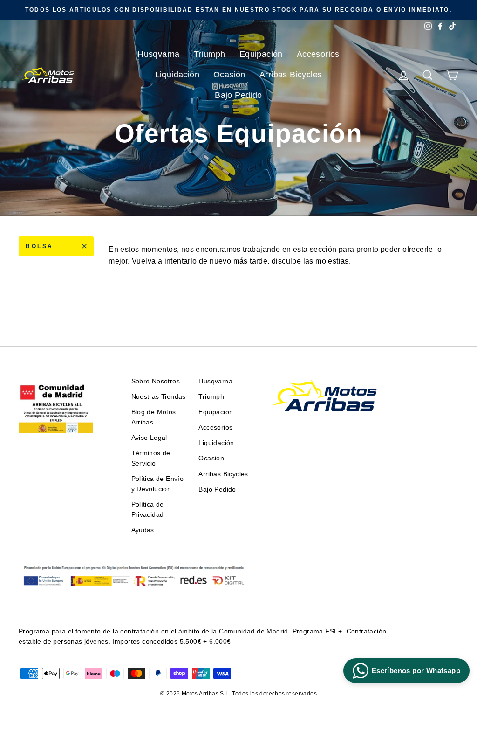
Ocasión (229, 74)
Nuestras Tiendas (158, 396)
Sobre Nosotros (155, 381)
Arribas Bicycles (290, 74)
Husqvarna (158, 54)
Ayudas (142, 530)
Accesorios (318, 54)
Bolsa (40, 246)
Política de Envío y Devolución (157, 484)
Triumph (209, 54)
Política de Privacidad (147, 509)
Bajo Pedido (238, 95)
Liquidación (177, 74)
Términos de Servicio (150, 458)
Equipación (261, 54)
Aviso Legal (149, 437)
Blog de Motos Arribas (153, 417)
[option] (238, 10)
